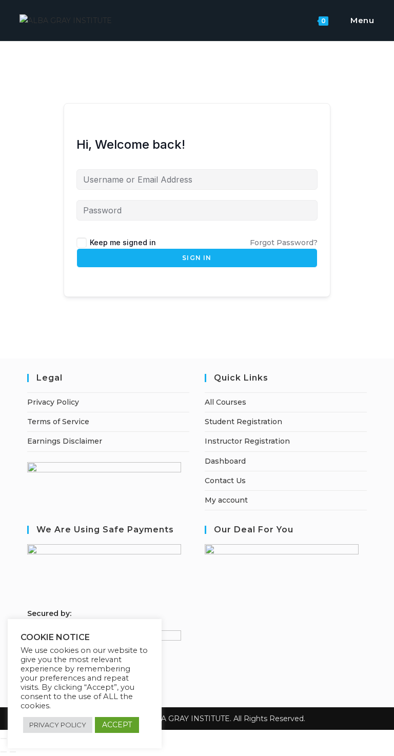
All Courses (225, 402)
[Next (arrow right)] (12, 752)
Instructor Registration (247, 441)
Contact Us (225, 480)
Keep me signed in (123, 242)
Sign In (196, 258)
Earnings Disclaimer (64, 441)
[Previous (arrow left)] (3, 752)
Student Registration (243, 421)
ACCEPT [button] (117, 724)
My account (226, 500)
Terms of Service (58, 421)
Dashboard (225, 461)
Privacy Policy (53, 402)
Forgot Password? (284, 242)
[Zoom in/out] (3, 739)
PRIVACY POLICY (57, 725)
